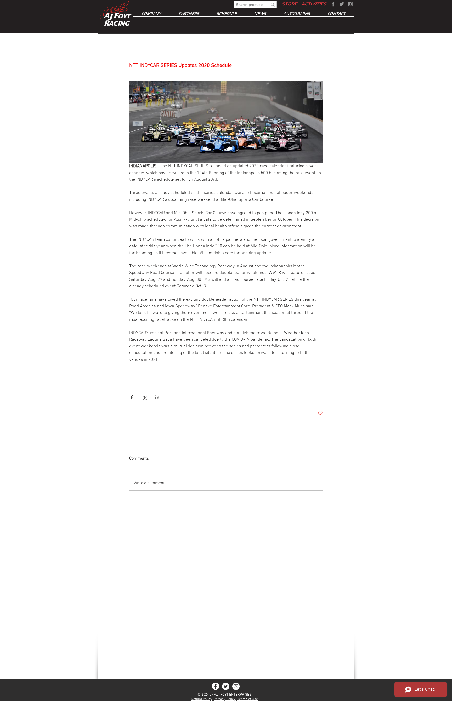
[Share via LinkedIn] (157, 397)
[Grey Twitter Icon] (342, 4)
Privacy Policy (225, 699)
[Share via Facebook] (131, 397)
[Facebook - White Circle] (215, 686)
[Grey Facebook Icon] (333, 4)
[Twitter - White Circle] (225, 686)
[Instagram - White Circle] (236, 686)
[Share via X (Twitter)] (144, 397)
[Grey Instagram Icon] (350, 4)
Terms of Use (247, 699)
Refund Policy (201, 699)
